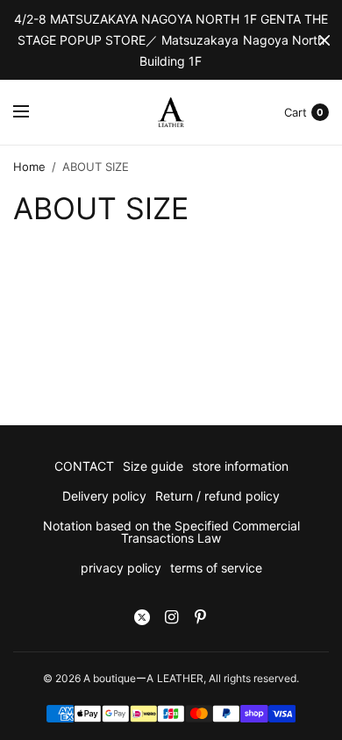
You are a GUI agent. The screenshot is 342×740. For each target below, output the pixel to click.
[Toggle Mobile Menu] (32, 112)
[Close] (324, 40)
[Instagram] (171, 617)
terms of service (216, 567)
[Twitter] (142, 617)
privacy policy (121, 567)
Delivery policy (104, 495)
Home (29, 167)
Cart (295, 112)
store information (240, 466)
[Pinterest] (200, 617)
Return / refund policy (217, 495)
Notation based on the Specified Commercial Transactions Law (171, 531)
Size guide (153, 466)
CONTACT (84, 466)
